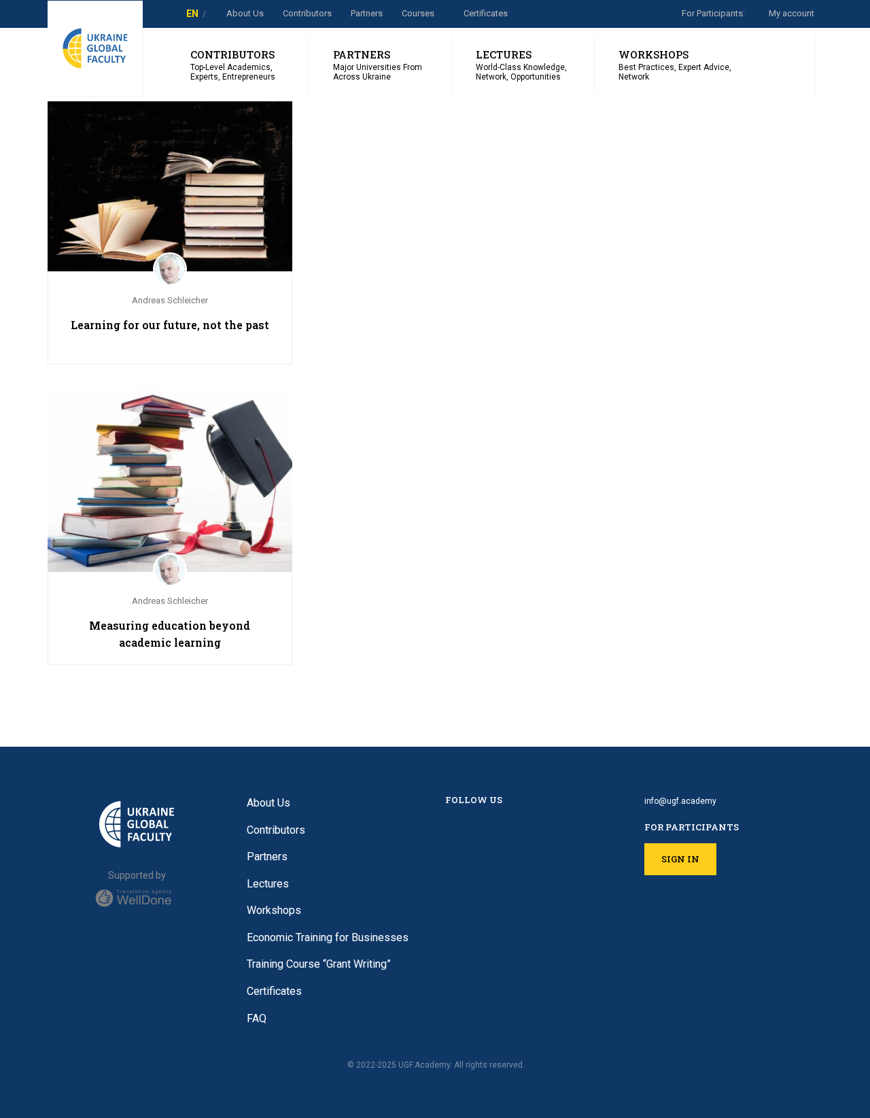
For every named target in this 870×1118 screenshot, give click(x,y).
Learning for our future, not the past (170, 325)
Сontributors (307, 13)
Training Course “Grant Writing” (319, 964)
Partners (367, 13)
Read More (169, 179)
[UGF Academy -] (95, 48)
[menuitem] (192, 13)
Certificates (486, 13)
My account (791, 13)
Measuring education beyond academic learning (169, 633)
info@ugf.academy (680, 801)
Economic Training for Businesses (327, 937)
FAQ (256, 1018)
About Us (245, 13)
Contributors (276, 830)
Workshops (274, 910)
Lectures (268, 883)
